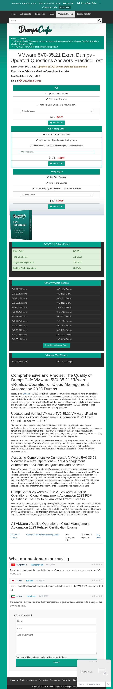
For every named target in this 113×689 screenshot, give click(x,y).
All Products (25, 14)
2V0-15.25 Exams (64, 308)
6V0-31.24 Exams (64, 330)
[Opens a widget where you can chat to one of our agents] (94, 673)
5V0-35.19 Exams (19, 339)
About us (33, 680)
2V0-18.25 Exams (19, 317)
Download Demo (31, 81)
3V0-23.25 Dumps (20, 362)
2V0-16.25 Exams (19, 312)
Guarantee (43, 680)
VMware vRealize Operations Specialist (42, 535)
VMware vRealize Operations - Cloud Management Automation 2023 (43, 41)
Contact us (66, 680)
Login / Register (84, 14)
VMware (23, 39)
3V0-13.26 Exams (19, 294)
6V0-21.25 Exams (64, 317)
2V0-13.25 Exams (19, 308)
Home (13, 14)
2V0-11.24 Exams (19, 326)
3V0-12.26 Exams (19, 289)
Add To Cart (57, 123)
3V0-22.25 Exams (64, 298)
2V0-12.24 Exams (64, 326)
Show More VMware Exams (56, 345)
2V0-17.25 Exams (64, 312)
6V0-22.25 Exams (19, 321)
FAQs (51, 14)
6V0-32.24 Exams (19, 335)
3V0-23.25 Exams (19, 303)
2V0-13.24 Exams (19, 330)
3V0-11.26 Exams (64, 289)
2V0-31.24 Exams (64, 339)
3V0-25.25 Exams (64, 294)
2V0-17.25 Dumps (64, 362)
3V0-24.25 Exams (64, 303)
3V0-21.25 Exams (19, 298)
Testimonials (40, 14)
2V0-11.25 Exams (64, 321)
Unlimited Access (65, 14)
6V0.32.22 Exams (64, 335)
